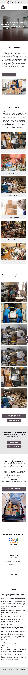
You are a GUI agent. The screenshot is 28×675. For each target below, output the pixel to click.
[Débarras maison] (13, 184)
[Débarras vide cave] (13, 207)
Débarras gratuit (13, 173)
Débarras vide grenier (13, 240)
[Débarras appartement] (13, 140)
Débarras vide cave (14, 217)
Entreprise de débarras (14, 262)
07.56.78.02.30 (16, 1)
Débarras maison (13, 195)
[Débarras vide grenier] (13, 229)
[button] (11, 574)
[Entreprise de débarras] (13, 251)
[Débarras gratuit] (13, 162)
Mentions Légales (14, 671)
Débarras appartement (14, 151)
